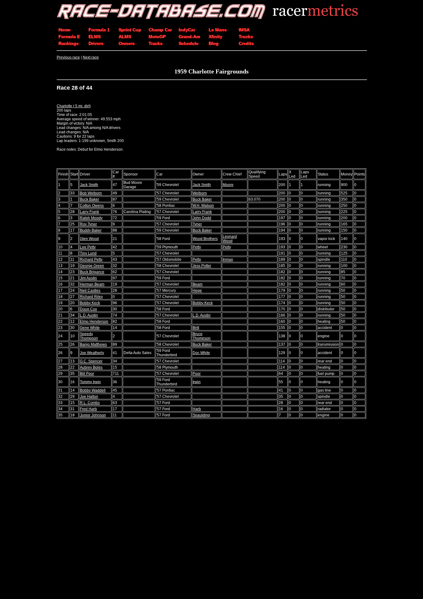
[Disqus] (211, 509)
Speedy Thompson (89, 336)
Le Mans (218, 29)
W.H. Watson (203, 205)
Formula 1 (99, 29)
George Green (92, 266)
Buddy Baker (91, 230)
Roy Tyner (88, 224)
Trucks (246, 36)
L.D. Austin (89, 315)
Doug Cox (88, 309)
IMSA (244, 29)
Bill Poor (87, 373)
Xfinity (215, 36)
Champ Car (160, 29)
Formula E (69, 36)
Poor (197, 373)
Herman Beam (92, 284)
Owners (127, 43)
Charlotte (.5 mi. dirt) (74, 106)
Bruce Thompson (202, 336)
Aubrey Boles (91, 367)
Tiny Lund (88, 253)
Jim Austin (88, 278)
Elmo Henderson (94, 321)
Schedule (188, 43)
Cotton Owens (92, 205)
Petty (197, 247)
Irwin (197, 382)
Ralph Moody (91, 218)
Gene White (90, 328)
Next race (91, 57)
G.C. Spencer (91, 361)
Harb (197, 409)
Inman (228, 259)
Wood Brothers (205, 239)
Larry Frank (89, 212)
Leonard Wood (230, 238)
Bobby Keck (90, 303)
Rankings (69, 43)
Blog (214, 43)
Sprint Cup (130, 29)
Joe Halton (89, 396)
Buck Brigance (92, 272)
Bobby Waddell (93, 390)
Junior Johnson (93, 415)
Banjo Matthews (93, 344)
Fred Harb (88, 409)
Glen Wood (89, 239)
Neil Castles (90, 290)
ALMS (125, 36)
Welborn (200, 193)
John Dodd (202, 218)
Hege (197, 290)
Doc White (201, 353)
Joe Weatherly (92, 353)
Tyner (197, 224)
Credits (246, 43)
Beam (198, 284)
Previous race (68, 57)
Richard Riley (91, 297)
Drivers (96, 43)
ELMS (95, 36)
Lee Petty (88, 247)
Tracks (156, 43)
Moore (228, 185)
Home (65, 29)
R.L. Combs (90, 403)
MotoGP (157, 36)
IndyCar (187, 29)
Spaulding (201, 415)
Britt (196, 328)
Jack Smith (89, 185)
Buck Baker (89, 199)
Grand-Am (189, 36)
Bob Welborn (91, 193)
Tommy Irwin (90, 382)
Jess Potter (202, 266)
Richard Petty (91, 259)
